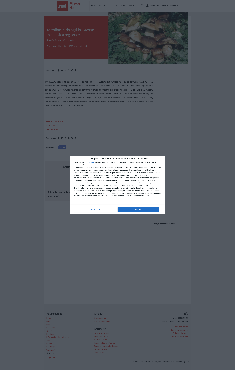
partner (91, 162)
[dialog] (117, 185)
